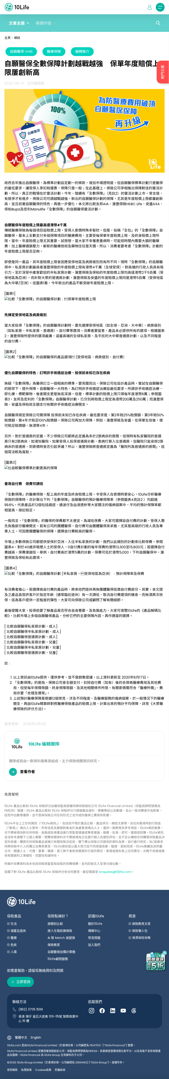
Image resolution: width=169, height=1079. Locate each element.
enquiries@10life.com (115, 872)
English (36, 1037)
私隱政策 (26, 1070)
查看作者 (27, 771)
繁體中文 (21, 1037)
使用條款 (12, 1070)
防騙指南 (60, 1070)
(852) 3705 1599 (30, 1009)
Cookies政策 (43, 1070)
